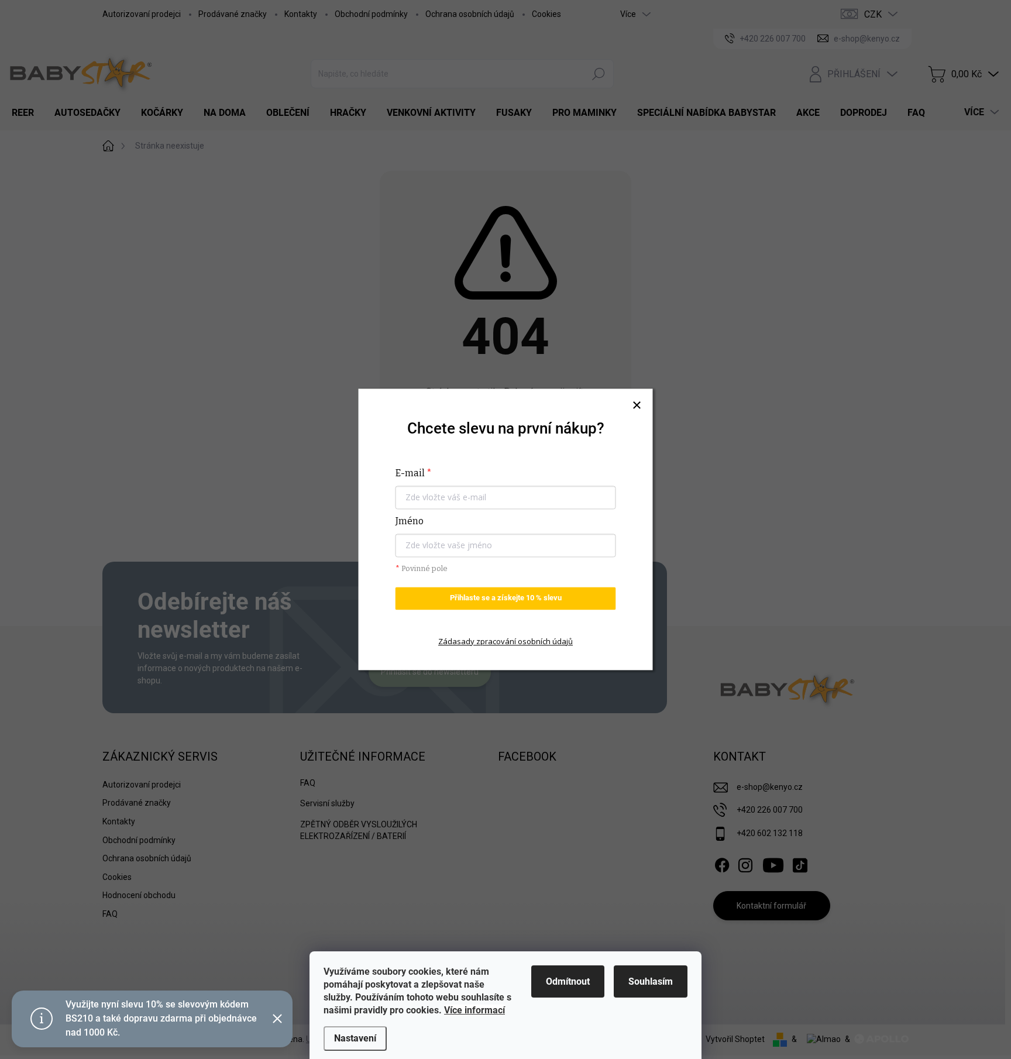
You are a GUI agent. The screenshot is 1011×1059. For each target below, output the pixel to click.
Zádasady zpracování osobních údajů (505, 641)
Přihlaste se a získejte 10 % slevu (506, 598)
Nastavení (355, 1038)
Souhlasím (650, 981)
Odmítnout (568, 981)
